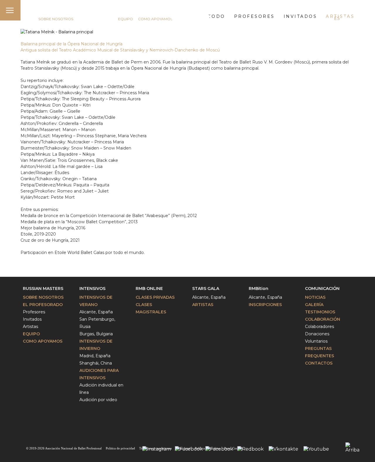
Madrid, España (94, 355)
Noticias (315, 297)
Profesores (34, 312)
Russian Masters (43, 288)
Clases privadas (155, 297)
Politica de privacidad (120, 448)
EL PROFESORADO (95, 19)
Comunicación (322, 288)
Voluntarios (316, 341)
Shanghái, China (95, 363)
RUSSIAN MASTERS (59, 10)
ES (337, 18)
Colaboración (322, 319)
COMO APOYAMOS (155, 19)
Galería (314, 304)
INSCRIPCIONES (265, 304)
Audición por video (98, 399)
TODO (216, 16)
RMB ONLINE (149, 288)
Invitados (32, 319)
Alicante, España (96, 312)
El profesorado (43, 304)
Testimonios (320, 312)
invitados (300, 16)
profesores (254, 16)
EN (326, 18)
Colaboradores (319, 326)
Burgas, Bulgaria (96, 333)
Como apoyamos (42, 341)
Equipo (31, 333)
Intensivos (92, 288)
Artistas (30, 326)
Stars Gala (205, 288)
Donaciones (317, 333)
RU (347, 18)
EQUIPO (125, 19)
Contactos (319, 363)
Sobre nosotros (43, 297)
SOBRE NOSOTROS (55, 19)
